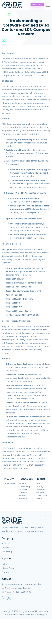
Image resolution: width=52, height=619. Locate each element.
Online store (37, 5)
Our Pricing (7, 551)
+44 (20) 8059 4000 (21, 592)
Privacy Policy (8, 568)
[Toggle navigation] (48, 5)
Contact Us (7, 572)
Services (5, 547)
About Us (6, 543)
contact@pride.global (21, 588)
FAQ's (4, 564)
